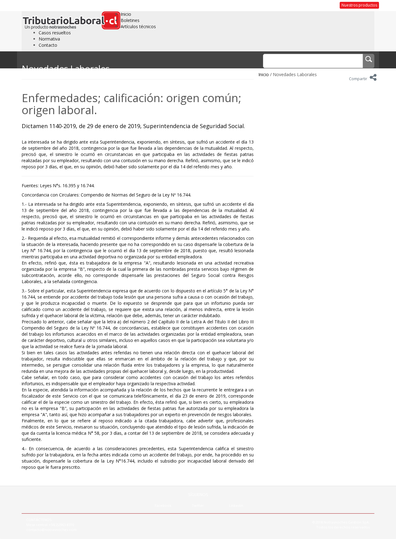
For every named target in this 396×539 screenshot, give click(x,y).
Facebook (163, 505)
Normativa (49, 39)
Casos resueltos (55, 33)
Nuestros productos (359, 5)
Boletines (130, 20)
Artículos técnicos (138, 26)
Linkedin (236, 505)
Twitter (198, 505)
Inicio (126, 14)
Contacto (48, 45)
